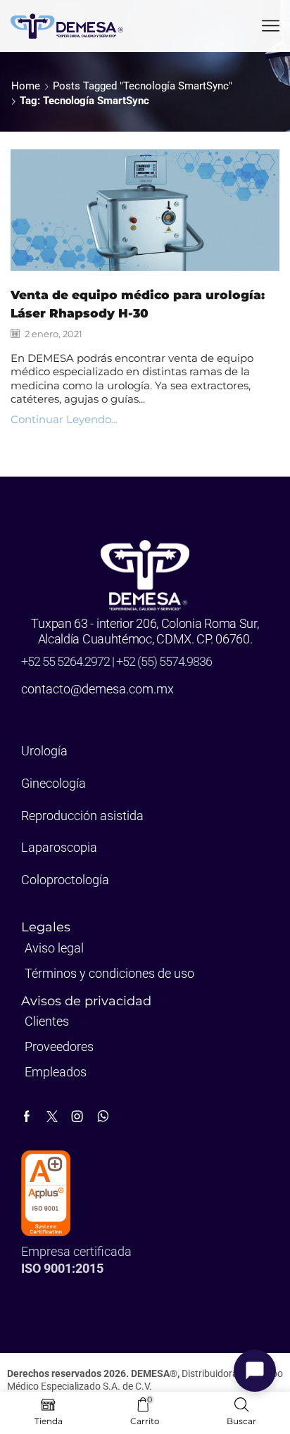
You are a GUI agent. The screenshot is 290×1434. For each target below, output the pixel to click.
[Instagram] (77, 1116)
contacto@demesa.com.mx (97, 688)
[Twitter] (52, 1116)
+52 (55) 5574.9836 (164, 661)
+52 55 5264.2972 (66, 661)
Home (25, 86)
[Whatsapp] (103, 1116)
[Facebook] (26, 1116)
